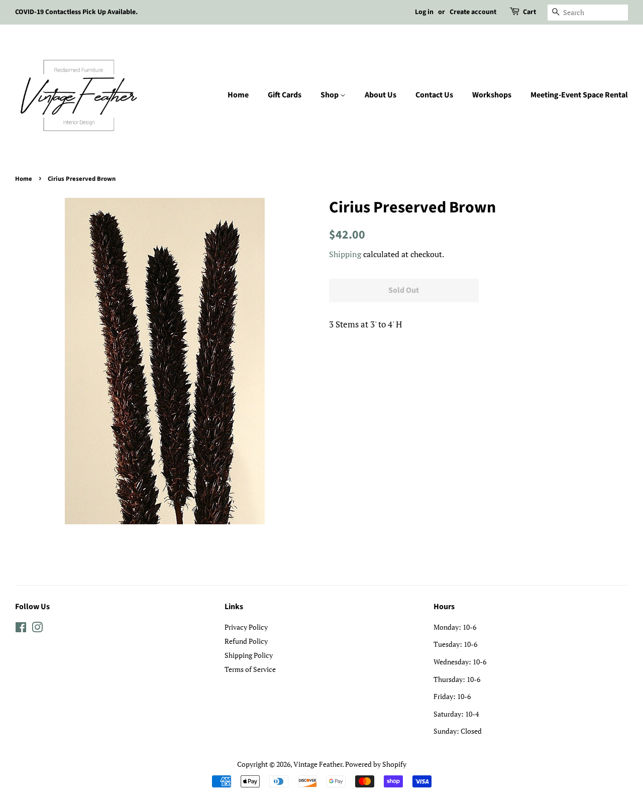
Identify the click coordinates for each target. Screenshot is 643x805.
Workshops (491, 94)
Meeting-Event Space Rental (579, 94)
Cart (529, 12)
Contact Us (434, 94)
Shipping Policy (249, 655)
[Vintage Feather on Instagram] (37, 629)
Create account (473, 12)
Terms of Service (250, 669)
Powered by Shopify (375, 764)
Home (238, 94)
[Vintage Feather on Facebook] (21, 629)
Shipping (345, 254)
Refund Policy (246, 641)
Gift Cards (284, 94)
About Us (380, 94)
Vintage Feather (317, 764)
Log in (424, 12)
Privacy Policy (246, 627)
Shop (330, 94)
